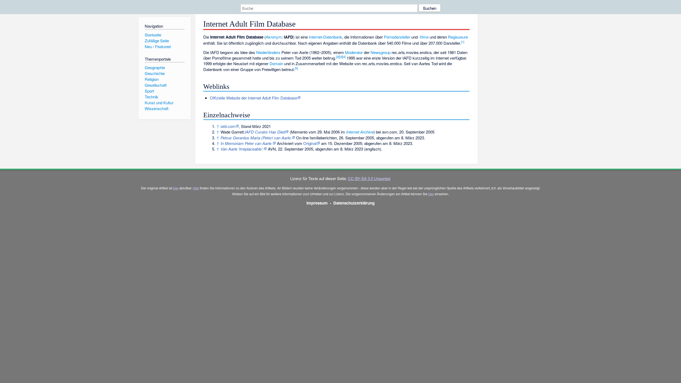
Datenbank (332, 37)
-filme (424, 37)
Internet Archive (359, 132)
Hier (196, 188)
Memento (299, 132)
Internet (315, 37)
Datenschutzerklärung (354, 203)
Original (310, 143)
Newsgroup (381, 52)
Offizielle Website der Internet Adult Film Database (253, 98)
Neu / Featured (158, 46)
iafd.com (228, 126)
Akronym (274, 37)
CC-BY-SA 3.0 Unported (369, 178)
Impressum (317, 203)
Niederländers (268, 52)
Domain (276, 63)
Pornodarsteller (397, 37)
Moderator (354, 52)
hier (175, 188)
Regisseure (458, 37)
